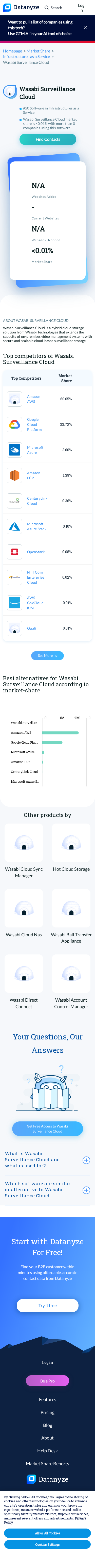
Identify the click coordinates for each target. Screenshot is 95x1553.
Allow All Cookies (47, 1533)
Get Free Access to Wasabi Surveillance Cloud (47, 1128)
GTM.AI (23, 33)
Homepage (12, 50)
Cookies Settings (47, 1544)
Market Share (38, 50)
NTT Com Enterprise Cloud (35, 577)
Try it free (48, 1305)
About (47, 1438)
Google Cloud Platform (34, 424)
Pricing (47, 1412)
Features (47, 1399)
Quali (31, 628)
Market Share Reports (47, 1463)
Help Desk (47, 1450)
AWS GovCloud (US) (35, 603)
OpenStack (36, 552)
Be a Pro (47, 1380)
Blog (47, 1425)
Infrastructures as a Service (26, 56)
